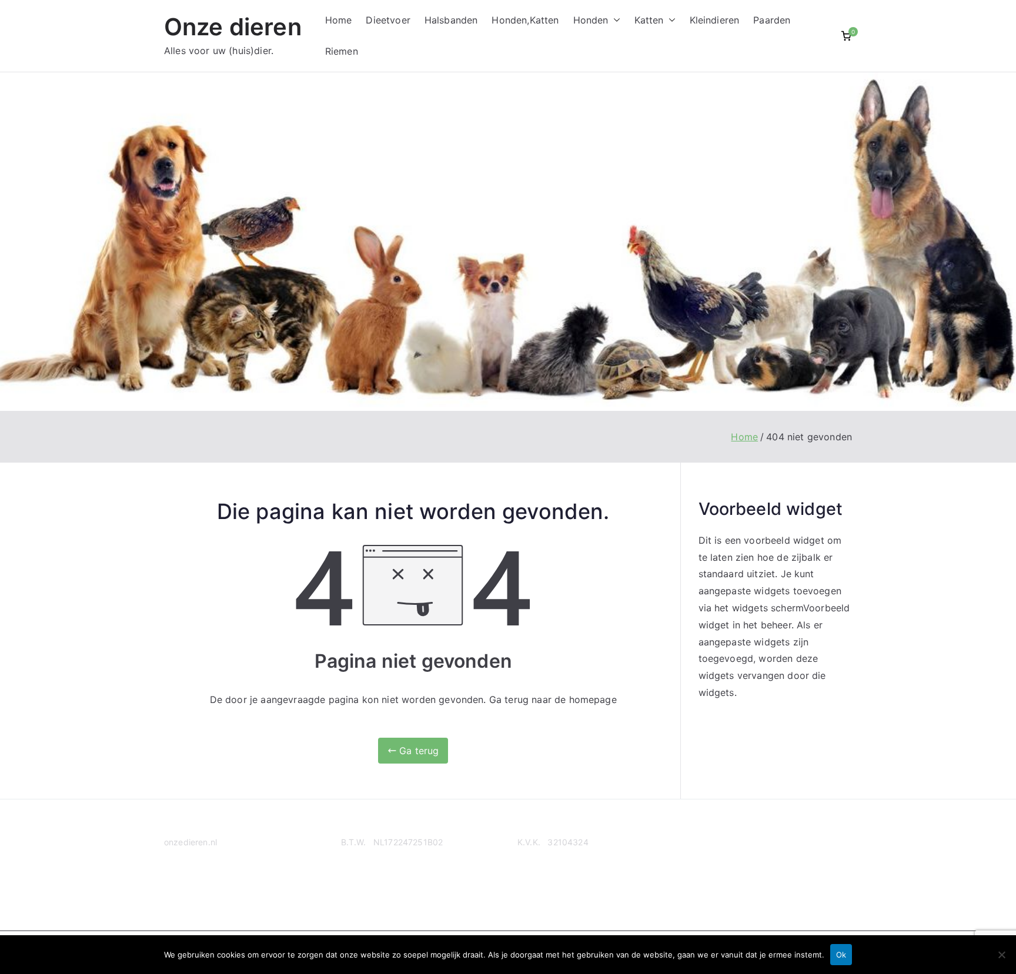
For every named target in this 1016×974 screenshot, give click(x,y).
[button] (614, 20)
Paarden (771, 20)
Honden (591, 20)
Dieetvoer (388, 20)
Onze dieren (233, 26)
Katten (649, 20)
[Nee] (1001, 954)
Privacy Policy (191, 888)
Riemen (341, 51)
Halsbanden (451, 20)
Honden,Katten (525, 20)
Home (338, 20)
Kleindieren (715, 20)
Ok (841, 954)
